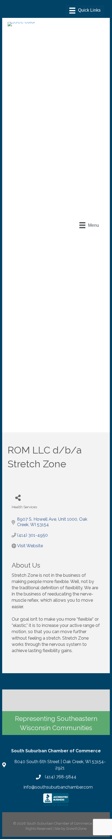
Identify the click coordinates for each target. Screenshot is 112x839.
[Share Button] (18, 497)
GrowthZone (76, 829)
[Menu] (85, 10)
